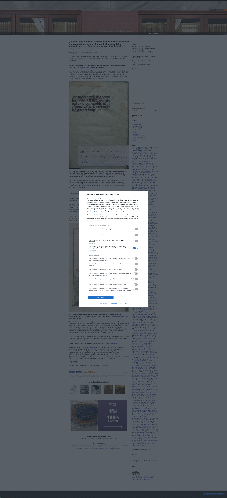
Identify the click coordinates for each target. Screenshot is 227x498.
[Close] (144, 194)
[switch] (135, 229)
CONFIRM (100, 297)
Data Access (113, 303)
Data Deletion (103, 303)
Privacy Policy (123, 303)
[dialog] (113, 249)
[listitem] (113, 225)
